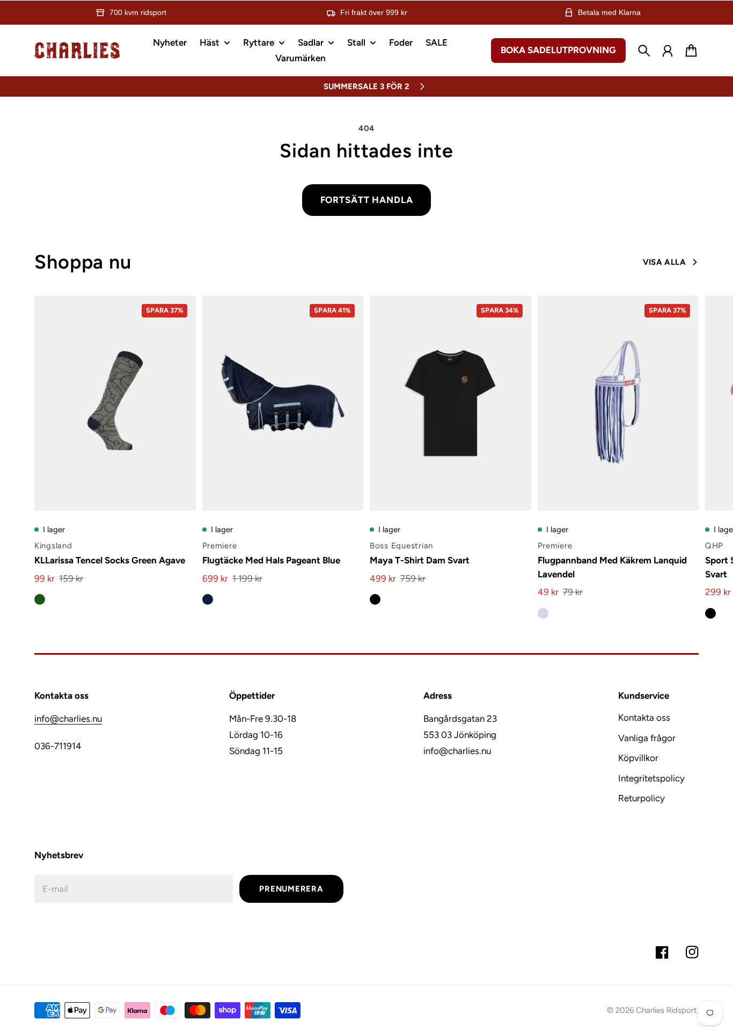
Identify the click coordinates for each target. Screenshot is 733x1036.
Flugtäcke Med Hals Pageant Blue (271, 560)
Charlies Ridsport (666, 1010)
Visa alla (664, 262)
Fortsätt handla (366, 199)
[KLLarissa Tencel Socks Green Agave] (115, 403)
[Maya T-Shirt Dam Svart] (450, 403)
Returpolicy (641, 798)
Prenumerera (291, 889)
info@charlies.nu (68, 718)
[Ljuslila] (543, 613)
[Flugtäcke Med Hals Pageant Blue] (283, 403)
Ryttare (258, 43)
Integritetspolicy (651, 778)
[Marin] (207, 599)
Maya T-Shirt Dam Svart (420, 560)
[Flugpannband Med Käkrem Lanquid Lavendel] (618, 403)
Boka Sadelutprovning (558, 50)
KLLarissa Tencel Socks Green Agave (109, 560)
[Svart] (375, 599)
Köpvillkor (638, 757)
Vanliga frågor (647, 738)
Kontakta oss (644, 717)
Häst (209, 43)
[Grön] (39, 599)
